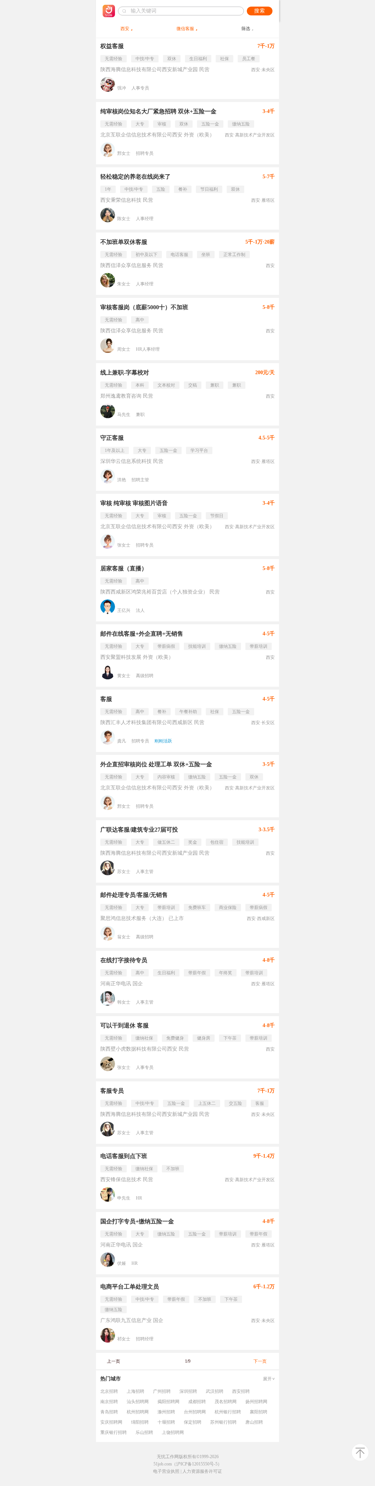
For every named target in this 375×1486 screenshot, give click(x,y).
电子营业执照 (166, 1471)
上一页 (113, 1361)
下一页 (260, 1361)
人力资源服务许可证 (202, 1471)
